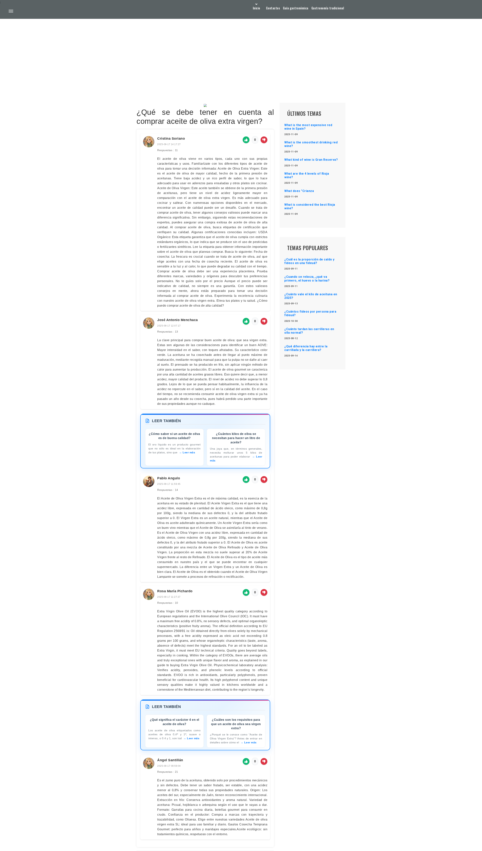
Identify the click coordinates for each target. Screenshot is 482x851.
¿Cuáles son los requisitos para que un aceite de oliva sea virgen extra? (236, 724)
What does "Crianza (299, 191)
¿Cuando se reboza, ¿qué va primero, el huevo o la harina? (306, 278)
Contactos (273, 8)
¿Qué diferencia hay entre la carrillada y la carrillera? (305, 348)
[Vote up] (246, 139)
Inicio (256, 8)
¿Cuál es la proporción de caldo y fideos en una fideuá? (309, 261)
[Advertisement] (241, 52)
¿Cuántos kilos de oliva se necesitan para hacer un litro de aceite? (236, 438)
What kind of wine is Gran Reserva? (311, 159)
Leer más (189, 452)
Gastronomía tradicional (327, 8)
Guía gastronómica (295, 8)
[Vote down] (264, 139)
